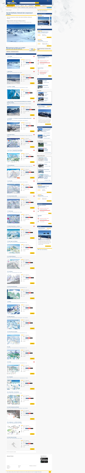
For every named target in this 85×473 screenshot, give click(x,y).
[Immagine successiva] (50, 21)
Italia (38, 69)
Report (50, 65)
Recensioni (15, 7)
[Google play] (44, 462)
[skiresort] (12, 2)
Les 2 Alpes (16, 22)
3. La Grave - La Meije (11, 86)
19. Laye (8, 346)
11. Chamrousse (10, 211)
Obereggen (40, 215)
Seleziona (43, 5)
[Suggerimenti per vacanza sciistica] (49, 7)
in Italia (47, 41)
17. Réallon (9, 301)
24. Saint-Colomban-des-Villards (13, 407)
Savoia (23, 120)
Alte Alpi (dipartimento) (22, 87)
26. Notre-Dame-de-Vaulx (11, 437)
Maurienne (26, 120)
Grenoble (21, 57)
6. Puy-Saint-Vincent (10, 134)
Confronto (19, 7)
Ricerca (9, 51)
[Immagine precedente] (38, 21)
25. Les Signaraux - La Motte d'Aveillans (14, 422)
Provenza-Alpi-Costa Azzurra (15, 87)
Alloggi (35, 7)
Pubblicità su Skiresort (32, 465)
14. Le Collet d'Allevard (11, 256)
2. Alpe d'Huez (9, 71)
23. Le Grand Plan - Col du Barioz (13, 392)
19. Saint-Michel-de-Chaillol (12, 331)
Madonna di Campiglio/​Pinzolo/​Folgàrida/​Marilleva (43, 57)
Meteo (27, 7)
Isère (18, 57)
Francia (10, 57)
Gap (26, 242)
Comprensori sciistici (10, 7)
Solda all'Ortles (40, 68)
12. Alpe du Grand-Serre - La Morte (13, 226)
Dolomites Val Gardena (42, 205)
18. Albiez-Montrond (10, 316)
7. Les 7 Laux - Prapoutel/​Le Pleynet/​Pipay (14, 150)
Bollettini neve (23, 7)
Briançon (27, 87)
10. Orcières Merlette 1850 (12, 196)
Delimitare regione (15, 51)
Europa (8, 57)
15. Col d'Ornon (10, 271)
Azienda (19, 465)
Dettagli (32, 68)
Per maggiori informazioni (37, 471)
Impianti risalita (31, 7)
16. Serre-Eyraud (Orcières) (12, 286)
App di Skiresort (43, 456)
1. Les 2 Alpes (9, 56)
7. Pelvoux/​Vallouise (10, 165)
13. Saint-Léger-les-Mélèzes (12, 241)
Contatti (8, 465)
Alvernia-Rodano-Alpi (14, 57)
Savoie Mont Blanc (20, 120)
